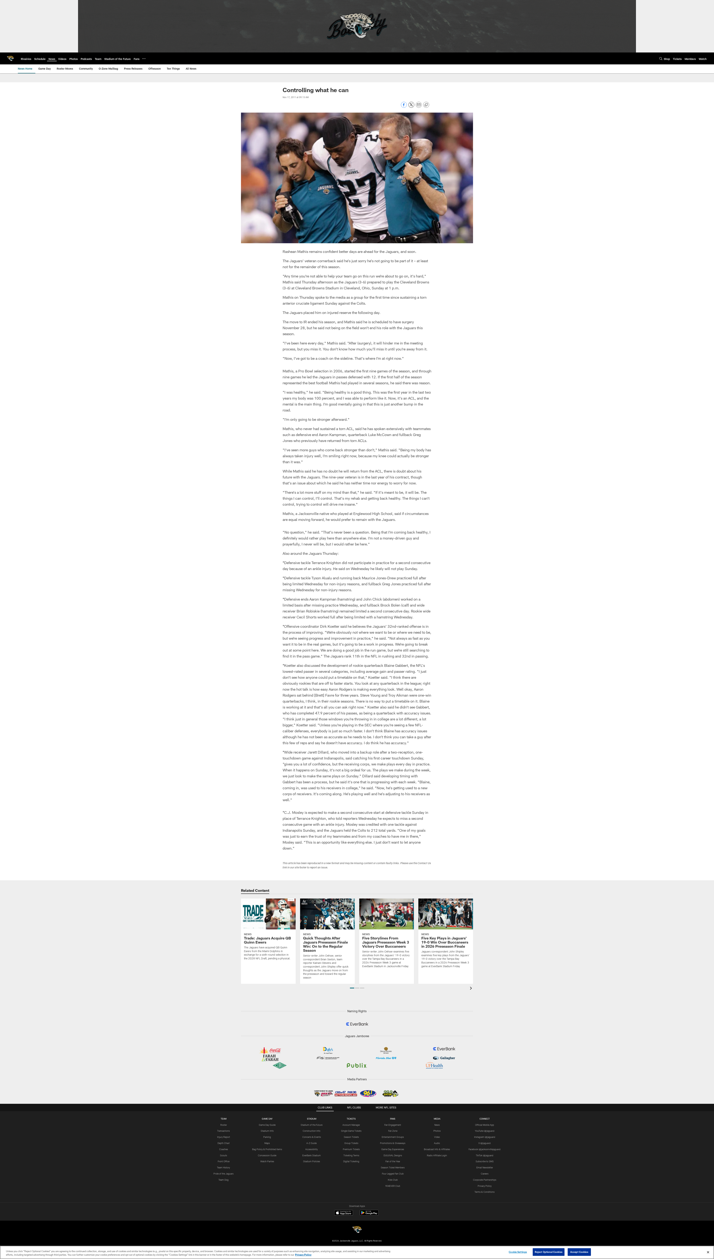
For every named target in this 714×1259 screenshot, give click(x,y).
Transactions (223, 1130)
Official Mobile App (484, 1125)
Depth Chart (224, 1143)
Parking (267, 1137)
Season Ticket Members (393, 1167)
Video (437, 1137)
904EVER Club (392, 1186)
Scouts (223, 1155)
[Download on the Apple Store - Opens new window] (344, 1213)
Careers (484, 1173)
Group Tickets (351, 1143)
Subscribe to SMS (485, 1161)
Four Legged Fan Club (393, 1173)
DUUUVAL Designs (393, 1155)
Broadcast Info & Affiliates (437, 1149)
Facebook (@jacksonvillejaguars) (485, 1149)
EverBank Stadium (311, 1155)
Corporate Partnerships (484, 1179)
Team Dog (223, 1179)
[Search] (660, 58)
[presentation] (471, 989)
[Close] (708, 1252)
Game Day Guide (267, 1125)
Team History (223, 1167)
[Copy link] (426, 105)
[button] (352, 988)
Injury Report (223, 1137)
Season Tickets (351, 1137)
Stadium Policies (311, 1161)
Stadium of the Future (311, 1125)
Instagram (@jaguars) (484, 1137)
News (437, 1125)
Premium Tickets (351, 1149)
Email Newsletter (484, 1167)
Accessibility (311, 1149)
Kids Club (393, 1179)
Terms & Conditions (485, 1192)
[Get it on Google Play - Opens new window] (369, 1214)
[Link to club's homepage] (10, 58)
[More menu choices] (143, 58)
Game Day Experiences (392, 1149)
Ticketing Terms (351, 1155)
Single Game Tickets (351, 1130)
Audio (437, 1143)
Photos (437, 1130)
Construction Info (311, 1130)
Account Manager (351, 1125)
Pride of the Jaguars (223, 1173)
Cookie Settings (518, 1251)
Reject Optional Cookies (548, 1251)
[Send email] (419, 106)
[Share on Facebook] (404, 106)
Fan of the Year (392, 1161)
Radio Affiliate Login (437, 1155)
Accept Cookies (579, 1251)
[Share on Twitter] (411, 106)
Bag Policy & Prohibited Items (267, 1149)
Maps (267, 1143)
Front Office (223, 1161)
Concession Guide (267, 1155)
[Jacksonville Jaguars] (357, 1230)
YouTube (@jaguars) (484, 1130)
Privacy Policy (485, 1186)
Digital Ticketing (351, 1161)
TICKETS (351, 1118)
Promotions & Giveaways (392, 1143)
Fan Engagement (392, 1125)
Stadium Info (267, 1130)
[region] (357, 1252)
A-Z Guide (311, 1143)
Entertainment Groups (393, 1137)
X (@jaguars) (484, 1143)
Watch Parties (267, 1161)
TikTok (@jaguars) (484, 1155)
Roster (223, 1125)
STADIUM (311, 1118)
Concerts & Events (311, 1137)
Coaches (223, 1149)
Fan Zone (392, 1130)
